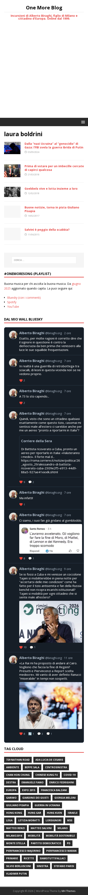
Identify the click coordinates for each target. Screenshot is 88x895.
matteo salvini (41, 828)
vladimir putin (16, 873)
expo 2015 (28, 790)
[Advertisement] (44, 72)
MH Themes (68, 891)
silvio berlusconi (18, 866)
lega (9, 820)
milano (63, 828)
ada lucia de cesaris (49, 759)
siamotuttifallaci (52, 858)
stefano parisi (64, 866)
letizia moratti (29, 820)
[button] (82, 122)
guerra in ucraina (47, 805)
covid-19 (70, 775)
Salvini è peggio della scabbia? (47, 230)
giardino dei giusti (35, 797)
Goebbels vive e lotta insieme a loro (51, 188)
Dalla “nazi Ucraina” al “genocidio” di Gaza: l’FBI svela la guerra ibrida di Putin (54, 145)
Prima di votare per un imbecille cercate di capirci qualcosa (54, 168)
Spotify (11, 302)
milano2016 (14, 835)
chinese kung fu (46, 775)
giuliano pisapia (17, 805)
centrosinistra (56, 767)
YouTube (13, 306)
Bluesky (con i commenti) (24, 297)
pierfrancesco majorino (23, 851)
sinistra (42, 866)
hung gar (34, 813)
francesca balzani (54, 790)
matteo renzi (15, 828)
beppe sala (32, 767)
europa (11, 790)
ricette (29, 858)
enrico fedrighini (61, 782)
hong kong (14, 813)
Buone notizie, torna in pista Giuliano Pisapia (52, 209)
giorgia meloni (65, 797)
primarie (12, 858)
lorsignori (53, 820)
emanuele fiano (32, 782)
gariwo (11, 797)
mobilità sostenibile (60, 835)
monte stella (15, 843)
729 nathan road (18, 759)
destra (11, 782)
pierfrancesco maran (61, 851)
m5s (69, 820)
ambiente (12, 767)
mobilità (34, 835)
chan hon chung (18, 775)
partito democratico (46, 843)
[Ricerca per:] (44, 260)
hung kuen (54, 813)
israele (73, 813)
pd (68, 843)
